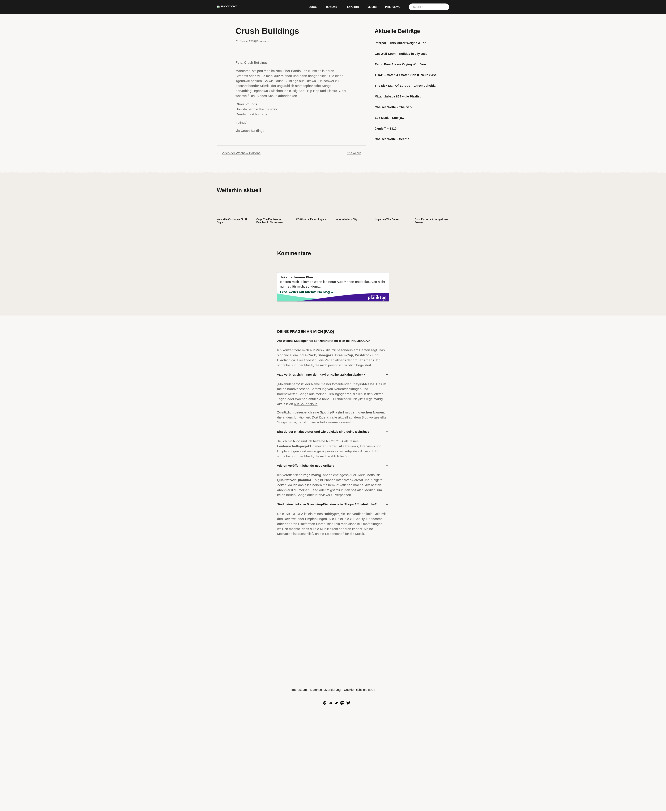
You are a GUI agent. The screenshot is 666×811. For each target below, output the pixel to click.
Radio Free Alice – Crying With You (400, 64)
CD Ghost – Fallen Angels (311, 219)
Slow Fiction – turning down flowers (431, 221)
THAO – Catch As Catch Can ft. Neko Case (406, 75)
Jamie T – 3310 (385, 128)
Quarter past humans (251, 114)
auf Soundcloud (306, 404)
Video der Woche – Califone (241, 153)
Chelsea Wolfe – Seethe (392, 139)
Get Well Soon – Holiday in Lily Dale (401, 54)
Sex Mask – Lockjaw (389, 117)
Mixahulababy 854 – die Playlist (398, 96)
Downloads (262, 41)
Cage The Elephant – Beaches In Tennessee (269, 221)
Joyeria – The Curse (386, 219)
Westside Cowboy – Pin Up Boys (232, 221)
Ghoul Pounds (246, 104)
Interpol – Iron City (346, 219)
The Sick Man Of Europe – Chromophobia (405, 85)
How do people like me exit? (257, 109)
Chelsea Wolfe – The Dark (393, 107)
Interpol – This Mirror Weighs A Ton (400, 43)
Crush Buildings (256, 62)
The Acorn (354, 153)
